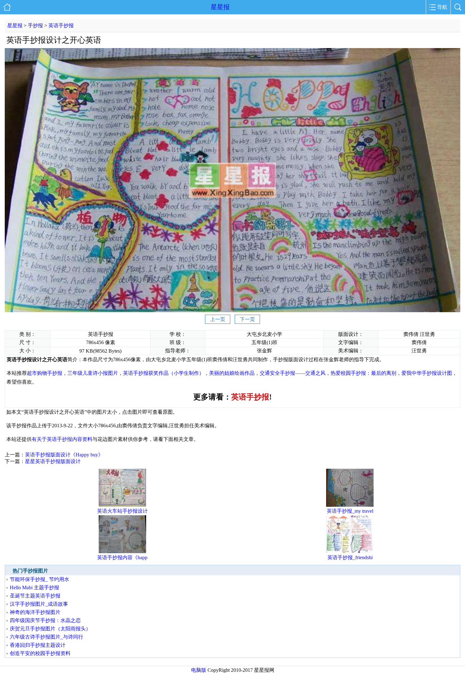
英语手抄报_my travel (350, 511)
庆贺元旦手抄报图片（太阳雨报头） (50, 628)
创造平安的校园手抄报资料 (40, 653)
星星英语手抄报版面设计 (53, 461)
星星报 (220, 6)
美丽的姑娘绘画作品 (232, 373)
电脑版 (198, 670)
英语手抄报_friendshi (350, 557)
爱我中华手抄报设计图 (426, 373)
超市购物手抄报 (44, 373)
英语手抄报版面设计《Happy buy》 (64, 454)
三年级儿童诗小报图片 (92, 373)
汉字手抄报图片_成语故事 (39, 604)
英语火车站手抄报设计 (122, 511)
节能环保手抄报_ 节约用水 (39, 579)
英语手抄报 (61, 25)
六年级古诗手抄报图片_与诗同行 (46, 637)
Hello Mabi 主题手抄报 (34, 587)
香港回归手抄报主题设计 (37, 645)
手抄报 (35, 25)
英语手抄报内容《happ (122, 557)
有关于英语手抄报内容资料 (62, 439)
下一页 (247, 319)
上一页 (217, 319)
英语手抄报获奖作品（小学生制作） (163, 373)
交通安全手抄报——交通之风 (293, 373)
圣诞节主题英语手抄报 (35, 595)
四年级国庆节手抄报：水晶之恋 (45, 620)
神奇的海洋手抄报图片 (35, 612)
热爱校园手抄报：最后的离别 (363, 373)
